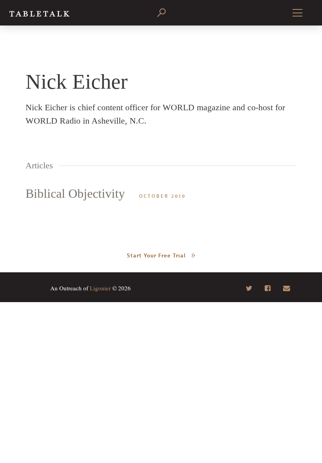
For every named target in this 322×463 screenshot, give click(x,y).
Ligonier (100, 288)
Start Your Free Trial (156, 255)
